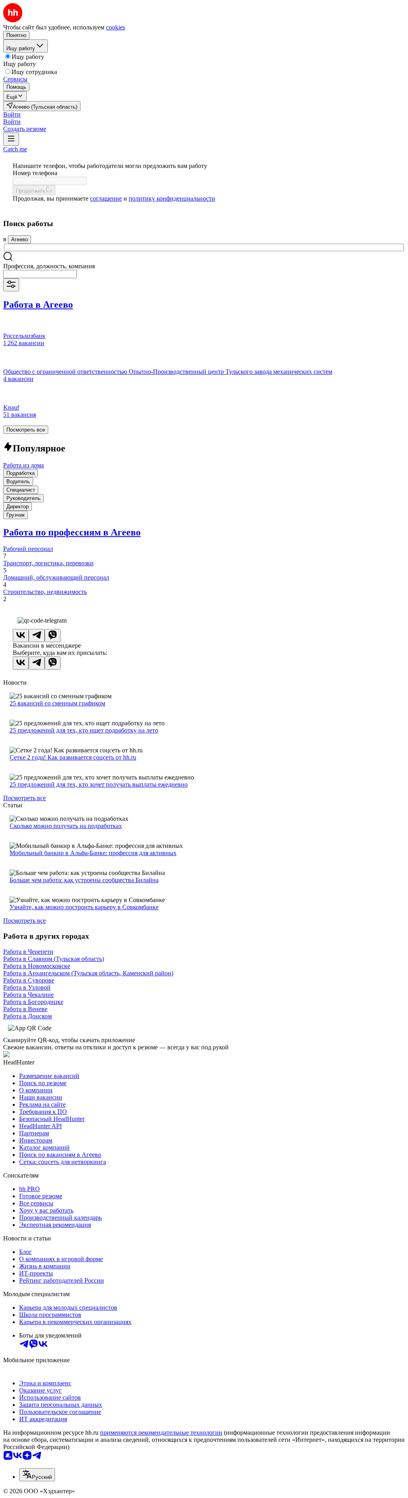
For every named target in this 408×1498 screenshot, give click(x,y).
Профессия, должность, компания (49, 266)
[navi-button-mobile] (11, 139)
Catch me (15, 149)
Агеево (19, 239)
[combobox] (40, 274)
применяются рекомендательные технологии (161, 1432)
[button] (12, 114)
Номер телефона (35, 173)
